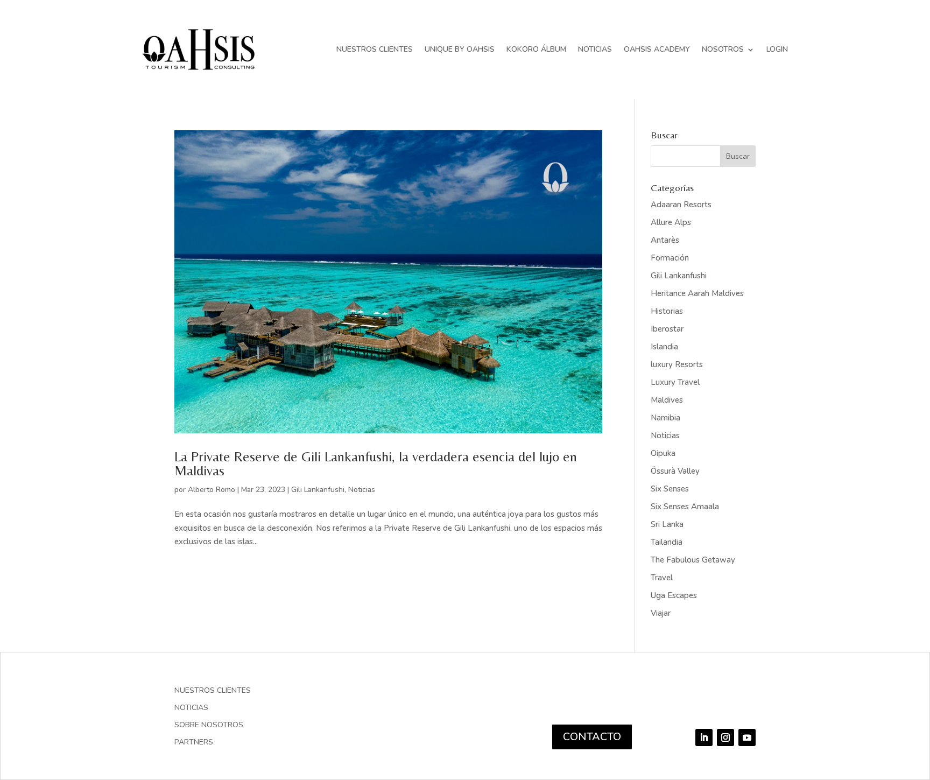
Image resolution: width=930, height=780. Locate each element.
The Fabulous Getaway (693, 559)
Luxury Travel (675, 382)
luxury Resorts (677, 364)
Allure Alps (671, 222)
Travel (662, 577)
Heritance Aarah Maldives (697, 293)
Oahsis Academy (657, 49)
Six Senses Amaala (685, 506)
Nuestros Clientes (374, 49)
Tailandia (666, 542)
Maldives (667, 400)
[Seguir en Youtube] (747, 737)
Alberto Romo (211, 489)
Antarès (665, 240)
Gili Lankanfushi (317, 489)
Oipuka (663, 453)
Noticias (595, 49)
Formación (670, 257)
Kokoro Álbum (536, 49)
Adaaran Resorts (681, 204)
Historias (667, 311)
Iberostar (667, 329)
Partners (193, 743)
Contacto (592, 736)
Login (777, 49)
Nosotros (723, 49)
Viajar (661, 613)
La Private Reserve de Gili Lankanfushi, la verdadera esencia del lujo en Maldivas (375, 463)
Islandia (664, 346)
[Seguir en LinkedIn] (704, 737)
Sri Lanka (667, 524)
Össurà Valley (675, 471)
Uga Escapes (674, 595)
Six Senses (670, 488)
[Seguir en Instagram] (725, 737)
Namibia (665, 417)
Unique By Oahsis (460, 49)
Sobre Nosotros (208, 725)
